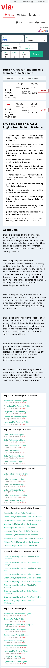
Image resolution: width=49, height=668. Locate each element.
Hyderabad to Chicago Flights (16, 651)
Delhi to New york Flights (14, 500)
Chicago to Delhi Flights (14, 656)
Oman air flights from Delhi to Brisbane (20, 545)
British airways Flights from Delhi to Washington (19, 601)
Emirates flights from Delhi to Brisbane (20, 524)
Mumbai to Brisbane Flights (15, 401)
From (4, 37)
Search (36, 54)
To (27, 37)
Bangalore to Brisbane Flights (16, 411)
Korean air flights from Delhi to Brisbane (21, 531)
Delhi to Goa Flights (12, 450)
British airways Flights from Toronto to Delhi (22, 581)
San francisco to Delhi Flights (16, 635)
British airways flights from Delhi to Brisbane (23, 516)
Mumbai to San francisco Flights (17, 613)
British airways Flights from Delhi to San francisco (20, 592)
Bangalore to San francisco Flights (18, 624)
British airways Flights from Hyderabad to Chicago (21, 563)
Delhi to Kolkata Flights (13, 461)
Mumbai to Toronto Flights (15, 640)
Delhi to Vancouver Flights (15, 484)
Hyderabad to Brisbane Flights (16, 422)
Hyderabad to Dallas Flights (15, 662)
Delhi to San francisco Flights (16, 474)
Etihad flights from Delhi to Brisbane (19, 527)
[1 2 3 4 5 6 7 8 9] (6, 57)
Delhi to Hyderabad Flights (15, 445)
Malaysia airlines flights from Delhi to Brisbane (23, 538)
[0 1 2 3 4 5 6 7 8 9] (15, 57)
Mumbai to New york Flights (16, 646)
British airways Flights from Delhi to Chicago (22, 578)
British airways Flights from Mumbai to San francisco (22, 557)
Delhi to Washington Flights (15, 495)
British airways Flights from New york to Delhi (23, 597)
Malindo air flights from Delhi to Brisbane (21, 542)
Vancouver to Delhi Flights (15, 630)
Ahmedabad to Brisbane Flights (17, 406)
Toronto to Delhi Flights (14, 619)
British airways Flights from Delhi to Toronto (22, 574)
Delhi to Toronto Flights (14, 479)
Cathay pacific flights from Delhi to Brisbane (22, 520)
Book (43, 91)
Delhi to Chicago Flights (14, 490)
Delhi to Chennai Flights (14, 456)
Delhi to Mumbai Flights (14, 434)
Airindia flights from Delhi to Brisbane (20, 513)
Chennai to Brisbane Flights (15, 417)
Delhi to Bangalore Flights (15, 440)
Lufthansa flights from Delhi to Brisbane (21, 535)
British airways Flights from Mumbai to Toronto (20, 586)
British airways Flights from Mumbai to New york (22, 569)
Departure (5, 45)
